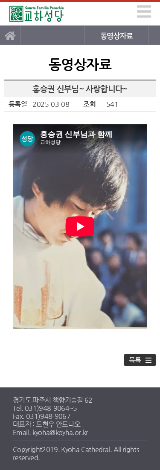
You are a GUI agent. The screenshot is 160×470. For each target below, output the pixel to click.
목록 (135, 360)
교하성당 (37, 14)
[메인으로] (10, 35)
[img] (144, 11)
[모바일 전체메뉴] (142, 10)
